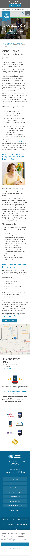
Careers (15, 479)
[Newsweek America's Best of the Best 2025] (10, 426)
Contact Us (15, 483)
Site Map (15, 529)
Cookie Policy (10, 522)
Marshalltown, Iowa (10, 43)
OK (15, 544)
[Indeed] (21, 472)
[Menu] (27, 13)
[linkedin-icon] (11, 472)
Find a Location (15, 496)
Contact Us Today (9, 320)
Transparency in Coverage (10, 526)
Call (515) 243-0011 (8, 368)
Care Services (20, 43)
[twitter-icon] (16, 472)
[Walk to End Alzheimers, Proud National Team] (10, 433)
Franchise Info (15, 501)
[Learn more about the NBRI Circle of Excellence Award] (15, 444)
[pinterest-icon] (14, 472)
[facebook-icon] (7, 472)
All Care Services (15, 488)
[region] (15, 542)
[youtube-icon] (19, 472)
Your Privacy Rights (18, 522)
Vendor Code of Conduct (21, 524)
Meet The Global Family (15, 505)
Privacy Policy (6, 519)
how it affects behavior (21, 142)
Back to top (15, 510)
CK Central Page (22, 526)
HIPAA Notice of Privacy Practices (19, 519)
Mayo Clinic (8, 274)
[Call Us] (23, 14)
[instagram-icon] (9, 472)
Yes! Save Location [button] (14, 5)
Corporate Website (15, 492)
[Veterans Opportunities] (10, 417)
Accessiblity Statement (8, 524)
